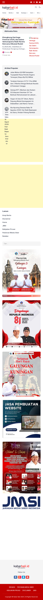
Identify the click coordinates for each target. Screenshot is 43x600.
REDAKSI (12, 587)
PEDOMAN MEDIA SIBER (25, 587)
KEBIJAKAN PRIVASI (13, 590)
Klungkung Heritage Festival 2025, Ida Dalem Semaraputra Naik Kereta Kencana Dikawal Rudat (13, 40)
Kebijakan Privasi (8, 229)
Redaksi (5, 236)
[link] (31, 2)
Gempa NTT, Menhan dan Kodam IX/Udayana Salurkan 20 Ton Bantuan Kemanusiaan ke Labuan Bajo (22, 92)
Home (4, 13)
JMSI (4, 226)
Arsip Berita (6, 215)
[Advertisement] (21, 140)
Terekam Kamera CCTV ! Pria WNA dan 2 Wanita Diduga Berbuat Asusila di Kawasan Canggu (24, 83)
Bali (17, 13)
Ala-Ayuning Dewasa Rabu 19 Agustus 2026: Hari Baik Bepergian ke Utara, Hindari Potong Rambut (23, 110)
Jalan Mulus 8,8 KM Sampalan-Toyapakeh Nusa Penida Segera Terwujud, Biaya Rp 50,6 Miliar (22, 74)
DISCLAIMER (26, 590)
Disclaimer (6, 219)
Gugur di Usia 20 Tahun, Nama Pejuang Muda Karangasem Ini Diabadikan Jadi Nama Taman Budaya (22, 101)
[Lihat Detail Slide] (21, 23)
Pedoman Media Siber (10, 233)
